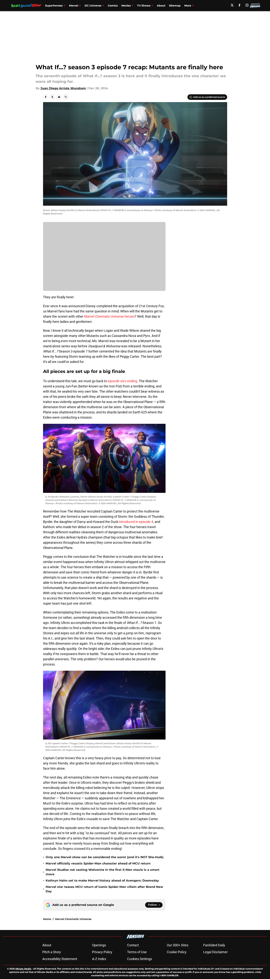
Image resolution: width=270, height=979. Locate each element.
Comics (113, 5)
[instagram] (247, 5)
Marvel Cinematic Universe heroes (109, 316)
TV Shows (143, 5)
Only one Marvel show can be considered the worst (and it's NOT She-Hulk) (104, 857)
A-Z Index (99, 959)
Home (47, 919)
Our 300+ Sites (177, 945)
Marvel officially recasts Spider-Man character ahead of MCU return (98, 863)
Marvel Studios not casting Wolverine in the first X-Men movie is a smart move (102, 872)
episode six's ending (122, 381)
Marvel (73, 5)
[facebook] (239, 5)
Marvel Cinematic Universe (73, 919)
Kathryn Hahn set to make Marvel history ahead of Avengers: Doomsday (102, 880)
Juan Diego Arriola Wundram (63, 88)
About (161, 5)
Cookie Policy (176, 952)
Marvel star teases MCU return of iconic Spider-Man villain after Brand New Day (104, 889)
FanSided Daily (214, 945)
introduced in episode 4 (135, 522)
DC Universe (93, 5)
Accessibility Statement (59, 959)
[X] (232, 5)
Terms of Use (137, 952)
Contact (133, 945)
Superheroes (54, 5)
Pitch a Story (51, 952)
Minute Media (23, 968)
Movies (126, 5)
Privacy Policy (102, 952)
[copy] (65, 96)
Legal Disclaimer (215, 952)
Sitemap (175, 5)
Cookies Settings (139, 959)
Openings (99, 945)
